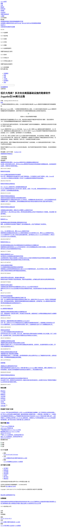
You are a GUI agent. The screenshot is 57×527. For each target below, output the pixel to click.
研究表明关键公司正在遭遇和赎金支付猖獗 (20, 245)
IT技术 (27, 23)
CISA (9, 242)
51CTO (5, 454)
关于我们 (6, 468)
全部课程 (3, 23)
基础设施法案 (13, 352)
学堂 (2, 5)
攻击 (6, 171)
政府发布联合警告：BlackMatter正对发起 (19, 162)
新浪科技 (3, 501)
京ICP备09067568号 (11, 486)
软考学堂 (20, 21)
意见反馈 (6, 473)
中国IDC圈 (19, 503)
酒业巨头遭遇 (9, 366)
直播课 (16, 21)
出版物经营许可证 (10, 495)
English (5, 475)
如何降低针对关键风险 (12, 256)
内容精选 (6, 73)
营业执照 (3, 495)
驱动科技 (22, 501)
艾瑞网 (35, 501)
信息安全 (3, 265)
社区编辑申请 (4, 87)
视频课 (2, 21)
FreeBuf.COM (17, 152)
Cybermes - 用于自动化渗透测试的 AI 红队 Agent (13, 412)
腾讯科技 (7, 501)
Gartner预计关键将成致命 (12, 331)
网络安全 (10, 153)
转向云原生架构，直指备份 (12, 277)
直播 (13, 26)
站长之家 (39, 501)
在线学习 (3, 25)
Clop (6, 219)
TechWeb (31, 501)
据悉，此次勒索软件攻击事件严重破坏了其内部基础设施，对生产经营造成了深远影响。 (24, 224)
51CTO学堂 (7, 461)
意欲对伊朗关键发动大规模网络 (14, 311)
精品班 (2, 7)
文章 (2, 26)
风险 (6, 242)
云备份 (10, 285)
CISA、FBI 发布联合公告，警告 (15, 231)
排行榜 (9, 21)
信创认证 (13, 23)
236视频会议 (13, 503)
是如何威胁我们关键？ (14, 197)
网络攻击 (12, 183)
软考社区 (3, 8)
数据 (11, 265)
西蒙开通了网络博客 (9, 353)
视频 (5, 75)
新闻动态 (6, 470)
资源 (4, 26)
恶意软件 (7, 330)
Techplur (16, 454)
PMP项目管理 (32, 23)
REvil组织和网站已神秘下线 (13, 297)
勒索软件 (5, 153)
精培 (11, 461)
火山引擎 (38, 503)
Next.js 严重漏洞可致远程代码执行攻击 (22, 416)
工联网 (3, 503)
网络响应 (7, 352)
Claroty (12, 254)
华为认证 (18, 23)
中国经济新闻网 (49, 501)
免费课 (2, 10)
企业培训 (3, 12)
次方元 (34, 503)
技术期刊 (6, 80)
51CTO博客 (7, 458)
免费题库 (38, 23)
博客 (2, 3)
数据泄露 (10, 295)
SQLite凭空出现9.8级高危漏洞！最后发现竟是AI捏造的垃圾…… (21, 414)
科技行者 (26, 501)
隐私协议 (6, 478)
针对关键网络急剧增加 (12, 267)
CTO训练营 (20, 461)
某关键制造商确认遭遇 (14, 222)
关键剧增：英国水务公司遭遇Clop (17, 210)
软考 (10, 23)
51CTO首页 (4, 1)
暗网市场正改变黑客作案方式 (14, 378)
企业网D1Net (25, 503)
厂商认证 (23, 23)
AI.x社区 (25, 458)
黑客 (2, 153)
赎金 (9, 171)
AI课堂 (2, 16)
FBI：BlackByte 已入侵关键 (14, 187)
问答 (6, 26)
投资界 (31, 503)
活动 (5, 82)
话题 (5, 77)
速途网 (43, 501)
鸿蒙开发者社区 (5, 14)
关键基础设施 (4, 341)
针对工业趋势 (11, 174)
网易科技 (12, 501)
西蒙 (2, 362)
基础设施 (12, 207)
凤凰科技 (17, 501)
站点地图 (6, 472)
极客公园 (7, 503)
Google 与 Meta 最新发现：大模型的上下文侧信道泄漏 (29, 417)
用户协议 (6, 476)
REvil (2, 308)
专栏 (11, 26)
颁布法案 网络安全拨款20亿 (13, 342)
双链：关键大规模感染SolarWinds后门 (15, 321)
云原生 (7, 285)
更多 (8, 423)
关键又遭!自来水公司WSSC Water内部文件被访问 (19, 286)
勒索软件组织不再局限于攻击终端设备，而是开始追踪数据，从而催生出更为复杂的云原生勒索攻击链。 (28, 279)
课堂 (9, 26)
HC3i (12, 454)
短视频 (13, 21)
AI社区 (5, 78)
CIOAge (9, 454)
